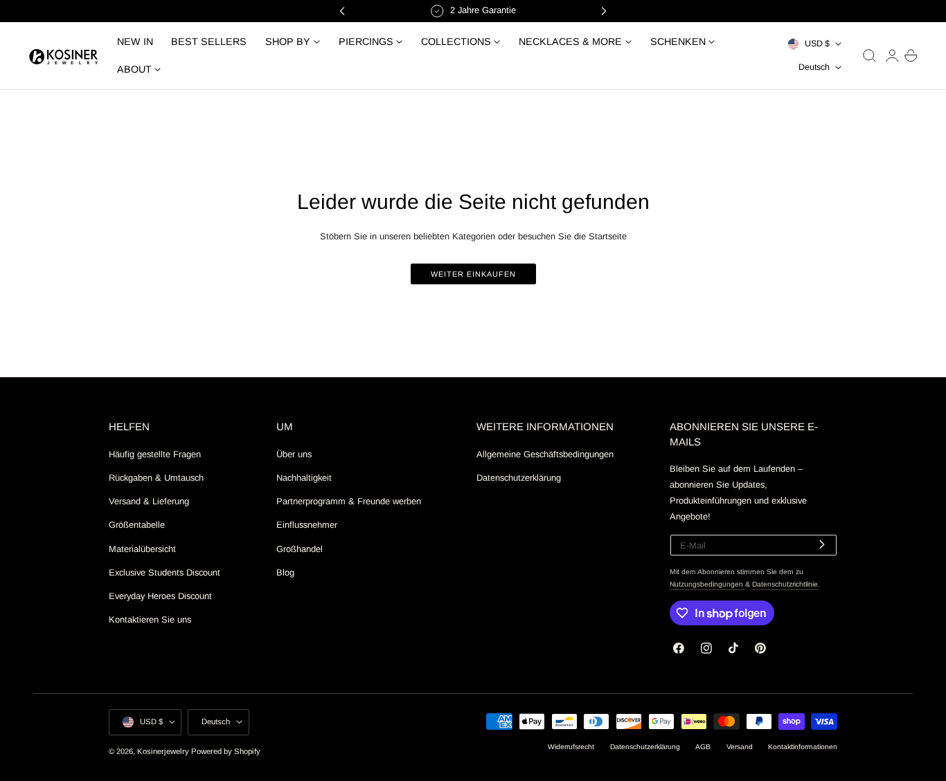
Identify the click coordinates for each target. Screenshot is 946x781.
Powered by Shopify (225, 751)
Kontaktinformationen (802, 747)
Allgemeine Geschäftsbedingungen (545, 454)
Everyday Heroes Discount (160, 596)
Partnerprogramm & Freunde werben (348, 501)
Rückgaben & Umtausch (156, 477)
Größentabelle (137, 525)
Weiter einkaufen (473, 274)
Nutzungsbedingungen (707, 584)
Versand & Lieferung (149, 501)
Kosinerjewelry (163, 751)
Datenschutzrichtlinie (785, 584)
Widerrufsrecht (571, 747)
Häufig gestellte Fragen (155, 454)
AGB (703, 747)
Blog (285, 572)
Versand (739, 747)
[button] (869, 55)
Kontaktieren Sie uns (150, 619)
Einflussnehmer (306, 525)
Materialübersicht (142, 548)
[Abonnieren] (821, 544)
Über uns (294, 454)
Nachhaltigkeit (304, 477)
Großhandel (299, 548)
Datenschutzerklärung (518, 477)
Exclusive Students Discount (164, 572)
